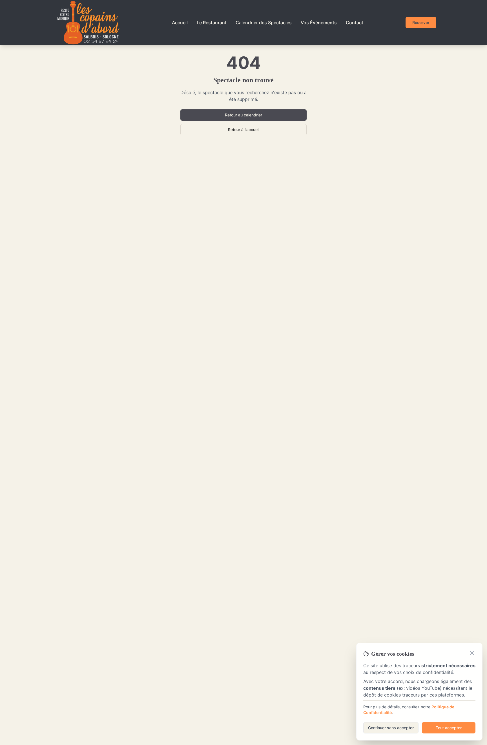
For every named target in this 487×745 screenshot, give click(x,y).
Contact (354, 22)
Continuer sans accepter (391, 727)
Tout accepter (449, 727)
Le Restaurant (212, 22)
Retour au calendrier (243, 114)
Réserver (421, 22)
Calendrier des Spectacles (264, 22)
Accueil (180, 22)
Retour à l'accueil (243, 129)
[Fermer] (472, 653)
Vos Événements (319, 22)
